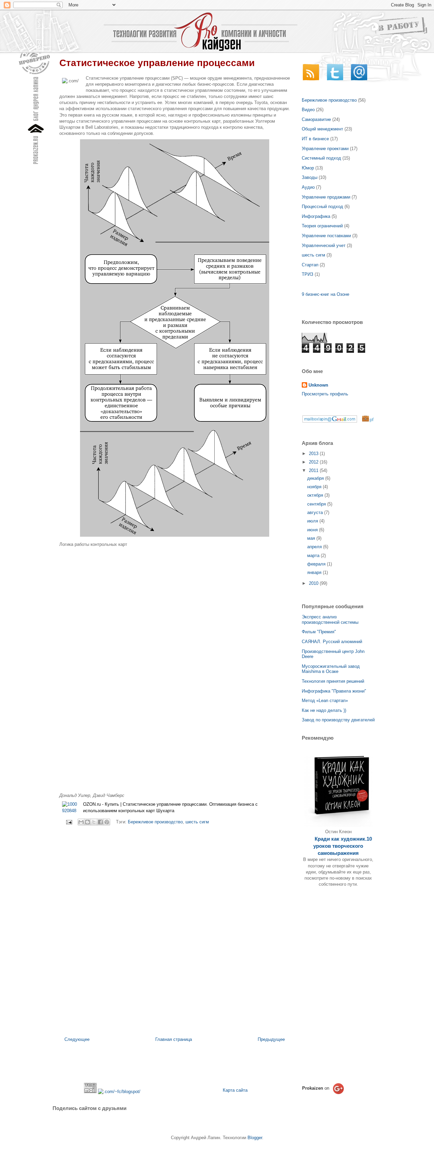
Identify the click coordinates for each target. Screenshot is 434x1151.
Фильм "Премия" (319, 631)
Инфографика (316, 216)
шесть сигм (197, 821)
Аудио (308, 187)
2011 (314, 470)
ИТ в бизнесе (315, 138)
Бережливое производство (155, 821)
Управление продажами (326, 197)
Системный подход (321, 158)
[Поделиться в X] (94, 822)
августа (315, 512)
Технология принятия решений (333, 681)
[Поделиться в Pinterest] (106, 822)
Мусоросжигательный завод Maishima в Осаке (331, 669)
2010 (314, 583)
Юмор (308, 167)
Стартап (310, 264)
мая (311, 538)
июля (313, 520)
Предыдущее (271, 1039)
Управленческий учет (324, 245)
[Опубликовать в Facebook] (100, 822)
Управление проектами (325, 148)
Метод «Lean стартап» (325, 700)
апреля (315, 546)
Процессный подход (322, 206)
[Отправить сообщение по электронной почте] (69, 821)
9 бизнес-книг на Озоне (325, 294)
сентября (317, 504)
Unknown (318, 385)
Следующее (77, 1039)
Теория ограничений (322, 225)
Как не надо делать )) (324, 710)
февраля (317, 564)
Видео (308, 109)
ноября (315, 486)
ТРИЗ (307, 274)
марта (314, 555)
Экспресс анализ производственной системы (330, 619)
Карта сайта (235, 1090)
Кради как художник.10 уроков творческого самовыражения (342, 846)
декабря (316, 478)
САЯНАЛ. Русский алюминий (332, 641)
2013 (314, 453)
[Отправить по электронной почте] (81, 822)
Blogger (255, 1137)
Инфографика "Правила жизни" (334, 691)
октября (315, 495)
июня (313, 529)
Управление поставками (326, 235)
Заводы (309, 177)
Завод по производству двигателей (338, 719)
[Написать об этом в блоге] (87, 822)
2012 (314, 462)
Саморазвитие (316, 119)
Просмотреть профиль (325, 393)
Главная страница (173, 1039)
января (315, 572)
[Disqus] (174, 921)
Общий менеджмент (322, 128)
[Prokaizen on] (324, 1094)
